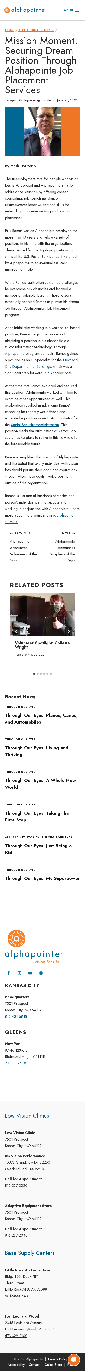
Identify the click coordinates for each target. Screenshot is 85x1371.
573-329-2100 (16, 1335)
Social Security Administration (35, 424)
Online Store (53, 1364)
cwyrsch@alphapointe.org (24, 100)
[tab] (34, 674)
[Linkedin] (41, 973)
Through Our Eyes (20, 707)
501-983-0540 (16, 1296)
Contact (34, 1364)
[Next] (68, 631)
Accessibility (16, 1364)
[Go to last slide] (16, 631)
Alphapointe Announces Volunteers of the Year (23, 547)
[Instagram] (19, 973)
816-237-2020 (16, 1185)
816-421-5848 (16, 1016)
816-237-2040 (16, 1235)
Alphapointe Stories (22, 837)
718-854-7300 (16, 1063)
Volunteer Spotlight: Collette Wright (42, 645)
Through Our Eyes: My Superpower (42, 878)
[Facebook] (8, 973)
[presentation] (42, 614)
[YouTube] (30, 973)
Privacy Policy (57, 1359)
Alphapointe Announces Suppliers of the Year (62, 547)
